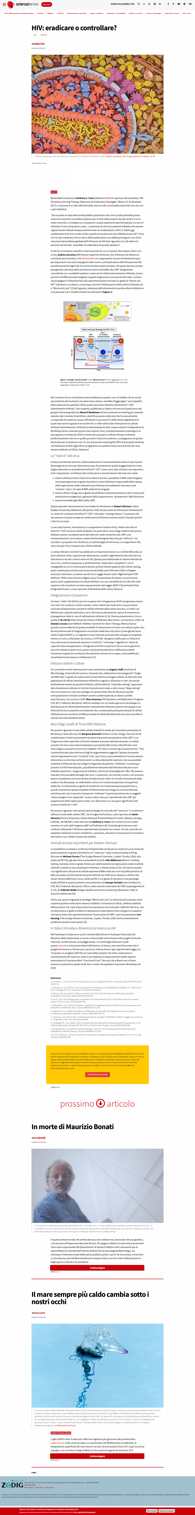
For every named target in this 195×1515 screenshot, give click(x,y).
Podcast (40, 13)
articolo (62, 945)
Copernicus (57, 1442)
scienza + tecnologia (153, 13)
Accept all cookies (167, 1511)
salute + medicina (96, 13)
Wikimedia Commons (66, 1425)
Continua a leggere (97, 1267)
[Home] (24, 5)
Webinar (50, 13)
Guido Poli (38, 43)
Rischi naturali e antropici (76, 13)
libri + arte (187, 13)
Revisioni (44, 35)
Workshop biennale (89, 258)
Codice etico (39, 1487)
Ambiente (54, 1433)
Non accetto (152, 1511)
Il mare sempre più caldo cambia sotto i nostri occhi (90, 1298)
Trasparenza (49, 1487)
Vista (36, 35)
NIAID (108, 198)
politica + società (135, 13)
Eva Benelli (39, 1137)
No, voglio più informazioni (84, 1512)
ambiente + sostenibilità (116, 13)
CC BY (152, 156)
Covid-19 (60, 13)
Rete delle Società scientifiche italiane (19, 13)
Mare (69, 1433)
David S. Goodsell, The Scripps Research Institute (127, 156)
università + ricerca (172, 13)
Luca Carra (39, 1312)
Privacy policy (29, 1487)
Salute (54, 192)
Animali (63, 1433)
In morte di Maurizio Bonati (72, 1126)
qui (138, 949)
